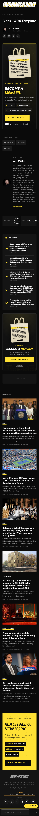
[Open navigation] (35, 4)
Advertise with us (18, 763)
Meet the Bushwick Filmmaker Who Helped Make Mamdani (19, 796)
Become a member (17, 118)
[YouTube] (32, 801)
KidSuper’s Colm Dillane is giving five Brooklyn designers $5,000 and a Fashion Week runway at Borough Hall (18, 532)
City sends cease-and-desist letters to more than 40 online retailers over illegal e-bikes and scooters (17, 687)
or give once (19, 366)
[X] (17, 801)
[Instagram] (6, 801)
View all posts (17, 206)
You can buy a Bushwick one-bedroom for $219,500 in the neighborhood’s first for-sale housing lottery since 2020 (16, 584)
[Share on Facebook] (4, 36)
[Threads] (22, 801)
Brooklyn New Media (21, 788)
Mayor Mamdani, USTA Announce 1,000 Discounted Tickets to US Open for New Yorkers (18, 480)
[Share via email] (13, 36)
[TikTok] (11, 801)
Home (4, 14)
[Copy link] (18, 36)
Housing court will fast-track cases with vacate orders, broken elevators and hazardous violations (19, 430)
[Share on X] (9, 36)
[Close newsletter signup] (36, 812)
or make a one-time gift (20, 124)
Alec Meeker (19, 160)
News (4, 423)
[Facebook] (27, 801)
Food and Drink (8, 628)
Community (6, 576)
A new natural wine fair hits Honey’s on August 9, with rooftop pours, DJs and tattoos (18, 635)
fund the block (31, 806)
